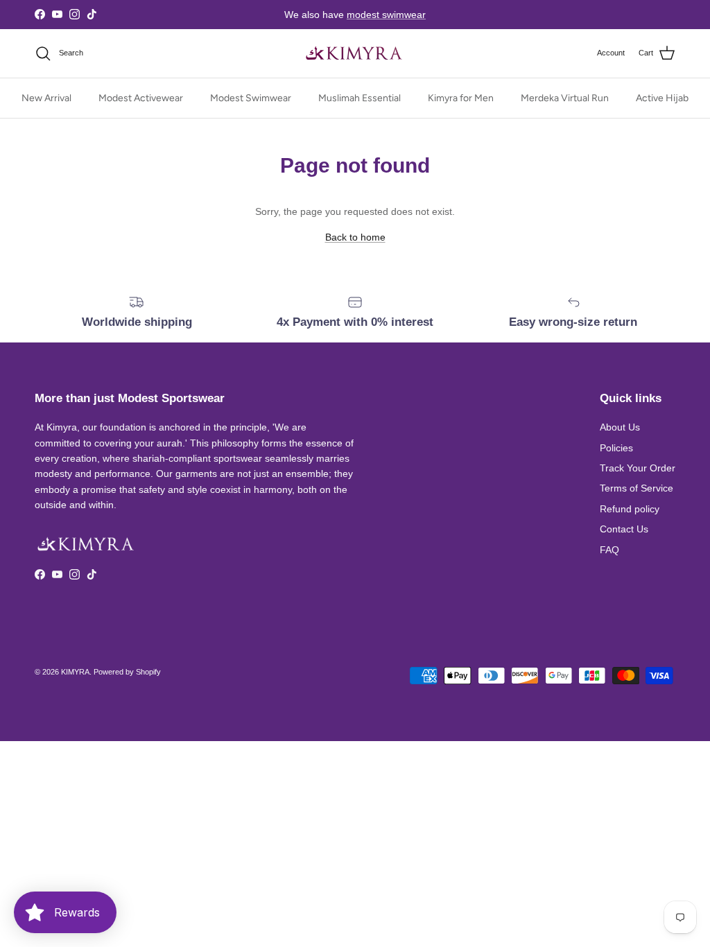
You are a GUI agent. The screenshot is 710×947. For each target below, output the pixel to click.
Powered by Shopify (127, 672)
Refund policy (629, 508)
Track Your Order (637, 468)
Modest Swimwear (250, 98)
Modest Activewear (140, 98)
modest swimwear (386, 14)
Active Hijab (662, 98)
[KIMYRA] (355, 53)
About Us (620, 427)
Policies (616, 447)
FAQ (609, 549)
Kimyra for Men (461, 98)
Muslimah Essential (359, 98)
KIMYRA (75, 672)
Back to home (355, 237)
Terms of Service (636, 488)
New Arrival (46, 98)
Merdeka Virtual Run (565, 98)
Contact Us (624, 529)
